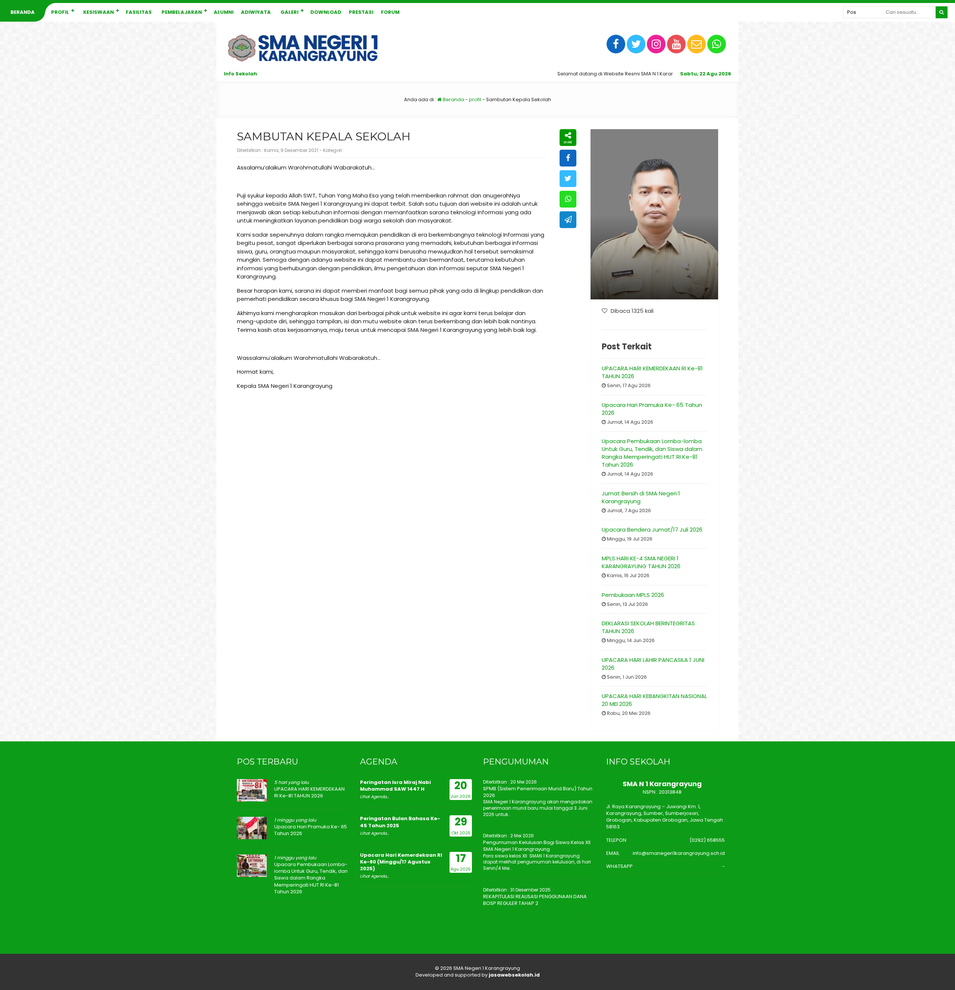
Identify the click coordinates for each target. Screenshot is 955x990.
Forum (390, 12)
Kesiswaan (98, 12)
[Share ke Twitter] (568, 178)
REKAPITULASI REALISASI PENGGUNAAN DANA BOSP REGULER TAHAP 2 (535, 900)
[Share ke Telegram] (568, 219)
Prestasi (361, 12)
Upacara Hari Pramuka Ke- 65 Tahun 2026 (310, 830)
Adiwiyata (256, 12)
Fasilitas (139, 12)
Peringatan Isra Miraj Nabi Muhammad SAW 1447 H (395, 786)
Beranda (22, 12)
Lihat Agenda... (374, 797)
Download (325, 12)
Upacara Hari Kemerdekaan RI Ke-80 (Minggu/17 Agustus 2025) (401, 862)
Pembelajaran (182, 12)
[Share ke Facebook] (568, 158)
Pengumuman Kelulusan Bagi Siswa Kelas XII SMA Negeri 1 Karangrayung (537, 846)
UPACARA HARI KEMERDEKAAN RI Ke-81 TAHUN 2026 (309, 792)
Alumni (224, 12)
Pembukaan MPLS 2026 (633, 595)
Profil (60, 12)
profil (475, 99)
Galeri (289, 12)
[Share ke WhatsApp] (568, 199)
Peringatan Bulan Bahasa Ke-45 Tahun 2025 (400, 822)
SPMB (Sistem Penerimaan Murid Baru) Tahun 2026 (537, 792)
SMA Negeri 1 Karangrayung (486, 968)
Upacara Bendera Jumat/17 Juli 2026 (652, 529)
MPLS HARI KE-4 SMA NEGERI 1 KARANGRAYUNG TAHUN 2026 (641, 562)
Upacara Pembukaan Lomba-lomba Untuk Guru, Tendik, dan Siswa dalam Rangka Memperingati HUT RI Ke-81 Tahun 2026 (652, 452)
